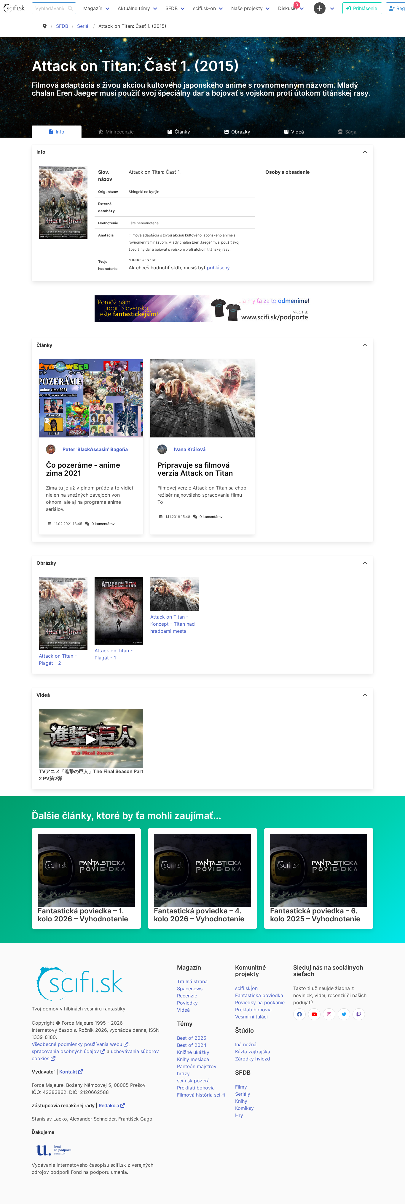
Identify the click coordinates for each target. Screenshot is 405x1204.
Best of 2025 (191, 1038)
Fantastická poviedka (259, 995)
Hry (239, 1115)
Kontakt (68, 1072)
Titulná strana (192, 981)
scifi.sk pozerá (193, 1081)
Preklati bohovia (253, 1010)
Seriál (83, 26)
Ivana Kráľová (189, 449)
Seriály (242, 1094)
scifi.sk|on (246, 988)
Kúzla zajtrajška (252, 1052)
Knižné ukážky (193, 1052)
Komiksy (244, 1108)
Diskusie (288, 6)
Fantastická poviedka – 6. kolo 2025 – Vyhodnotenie (315, 915)
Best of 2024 (191, 1045)
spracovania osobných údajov (66, 1051)
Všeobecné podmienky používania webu (78, 1044)
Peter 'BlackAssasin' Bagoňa (95, 449)
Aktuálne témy (134, 8)
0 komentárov (103, 523)
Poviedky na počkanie (260, 1002)
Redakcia (109, 1105)
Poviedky (187, 1003)
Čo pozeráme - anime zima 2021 (83, 469)
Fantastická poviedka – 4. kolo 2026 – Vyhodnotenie (199, 915)
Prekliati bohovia (196, 1088)
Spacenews (190, 988)
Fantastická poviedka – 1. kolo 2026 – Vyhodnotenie (83, 915)
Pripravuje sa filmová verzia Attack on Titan (195, 469)
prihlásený (218, 268)
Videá (183, 1010)
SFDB (62, 26)
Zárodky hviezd (252, 1059)
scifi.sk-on (204, 8)
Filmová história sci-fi (201, 1095)
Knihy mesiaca (193, 1059)
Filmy (241, 1087)
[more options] (365, 152)
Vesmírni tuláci (251, 1017)
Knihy (241, 1101)
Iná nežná (245, 1044)
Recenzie (187, 996)
